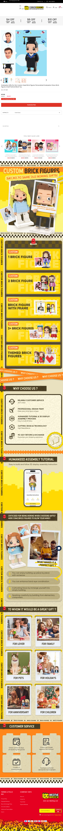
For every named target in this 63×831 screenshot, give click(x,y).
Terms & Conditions (5, 806)
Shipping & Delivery (5, 801)
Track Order (52, 1)
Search (2, 812)
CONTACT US (40, 1)
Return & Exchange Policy (6, 804)
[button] (4, 53)
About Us (22, 796)
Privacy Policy (4, 798)
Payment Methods (24, 804)
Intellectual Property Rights (7, 809)
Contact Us (22, 799)
